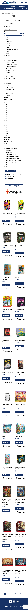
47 (15, 593)
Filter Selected (10, 171)
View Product (20, 380)
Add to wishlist (8, 224)
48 (17, 593)
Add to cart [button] (6, 220)
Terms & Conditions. (10, 606)
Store (2, 13)
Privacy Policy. (19, 606)
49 (20, 593)
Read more (6, 315)
